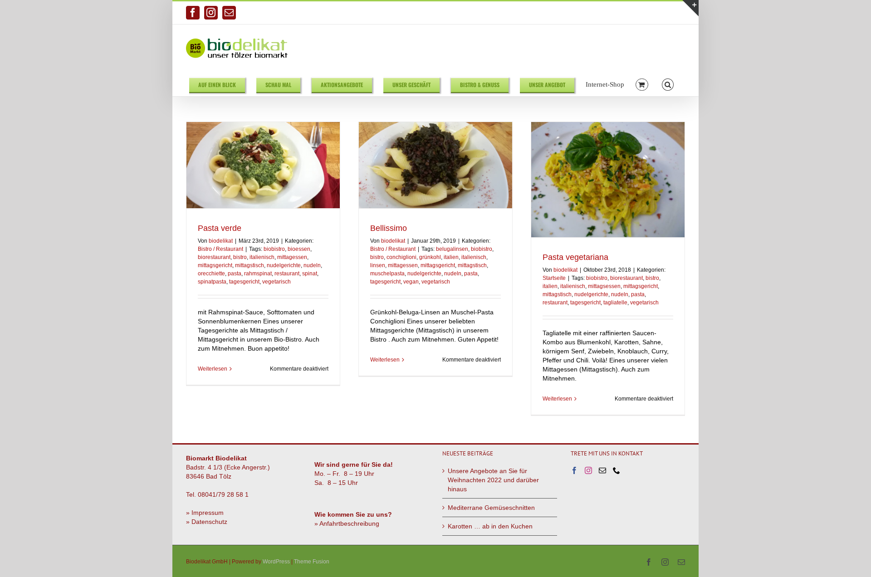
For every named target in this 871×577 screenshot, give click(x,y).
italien (451, 257)
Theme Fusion (311, 561)
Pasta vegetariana (575, 257)
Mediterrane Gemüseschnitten (491, 507)
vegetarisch (276, 282)
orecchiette (211, 273)
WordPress (276, 561)
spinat (309, 273)
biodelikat (221, 241)
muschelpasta (387, 273)
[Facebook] (574, 470)
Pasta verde (219, 228)
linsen (377, 265)
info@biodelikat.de (662, 13)
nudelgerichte (284, 265)
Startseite (554, 278)
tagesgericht (244, 282)
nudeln (312, 265)
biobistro (274, 249)
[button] (668, 84)
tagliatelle (615, 302)
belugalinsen (452, 249)
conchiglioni (401, 257)
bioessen (299, 249)
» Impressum (205, 512)
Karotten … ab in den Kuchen (490, 526)
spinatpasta (212, 282)
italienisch (262, 257)
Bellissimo (388, 228)
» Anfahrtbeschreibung (346, 523)
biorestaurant (214, 257)
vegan (411, 282)
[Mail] (602, 470)
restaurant (286, 273)
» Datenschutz (206, 521)
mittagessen (292, 257)
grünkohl (430, 257)
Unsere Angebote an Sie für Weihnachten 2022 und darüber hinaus (493, 480)
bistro (240, 257)
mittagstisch (249, 265)
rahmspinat (258, 273)
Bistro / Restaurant (220, 249)
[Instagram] (588, 470)
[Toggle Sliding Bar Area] (690, 8)
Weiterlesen (212, 369)
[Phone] (616, 470)
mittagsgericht (215, 265)
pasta (234, 273)
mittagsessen (604, 286)
